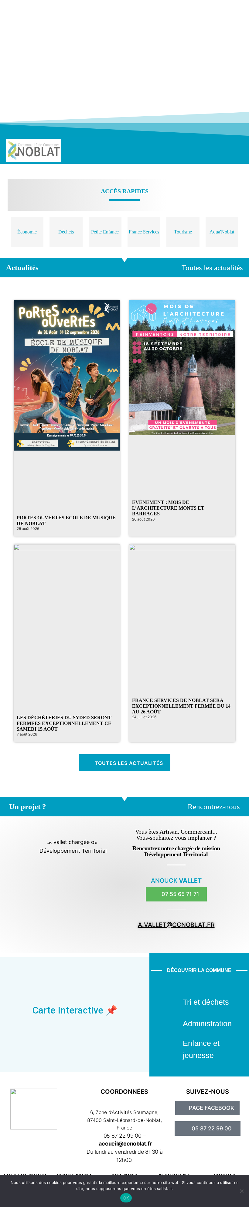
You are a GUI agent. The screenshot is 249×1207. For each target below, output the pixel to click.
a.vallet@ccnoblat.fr (176, 924)
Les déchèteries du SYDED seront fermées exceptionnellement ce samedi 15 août (64, 723)
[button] (211, 150)
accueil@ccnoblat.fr (125, 1143)
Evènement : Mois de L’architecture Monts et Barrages (168, 508)
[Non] (241, 1191)
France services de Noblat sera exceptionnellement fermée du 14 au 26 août (181, 706)
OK (126, 1197)
